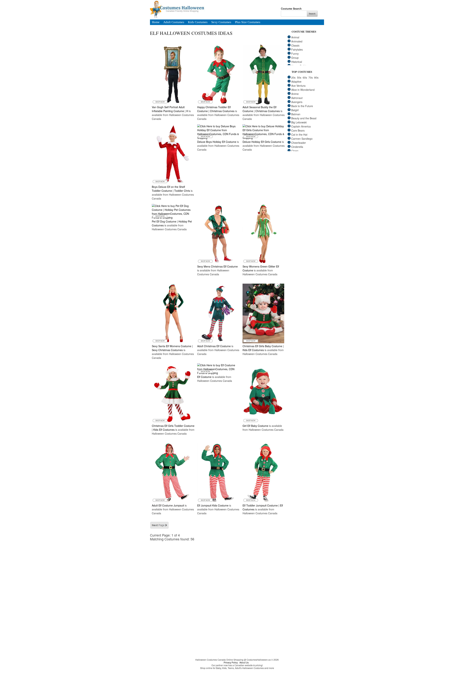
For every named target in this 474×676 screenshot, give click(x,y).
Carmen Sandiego (302, 138)
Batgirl (295, 110)
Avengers (296, 102)
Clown (294, 151)
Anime (295, 94)
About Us (244, 662)
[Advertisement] (220, 567)
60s (305, 77)
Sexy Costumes (221, 22)
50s (299, 77)
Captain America (301, 126)
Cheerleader (298, 142)
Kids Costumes (198, 22)
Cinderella (297, 147)
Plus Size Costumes (247, 22)
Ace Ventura (298, 85)
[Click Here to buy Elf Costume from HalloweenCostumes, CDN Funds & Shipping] (218, 373)
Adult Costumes (173, 22)
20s (293, 77)
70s (310, 77)
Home (156, 22)
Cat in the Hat (299, 134)
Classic (295, 45)
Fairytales (297, 49)
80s (316, 77)
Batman (295, 114)
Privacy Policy (231, 662)
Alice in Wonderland (303, 90)
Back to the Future (302, 106)
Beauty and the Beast (303, 118)
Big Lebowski (299, 122)
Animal (295, 37)
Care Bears (298, 130)
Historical (296, 62)
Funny (295, 53)
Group (295, 57)
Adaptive (296, 81)
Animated (296, 41)
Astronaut (297, 98)
